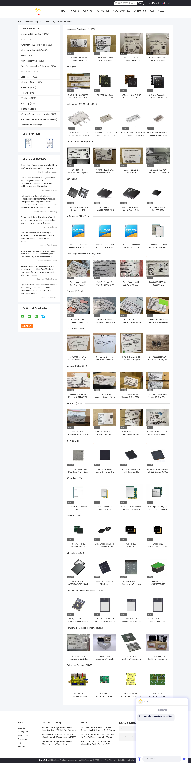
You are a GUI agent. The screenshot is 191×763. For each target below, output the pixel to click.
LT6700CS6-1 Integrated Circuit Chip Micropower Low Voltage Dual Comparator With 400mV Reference (57, 743)
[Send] (184, 759)
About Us (87, 11)
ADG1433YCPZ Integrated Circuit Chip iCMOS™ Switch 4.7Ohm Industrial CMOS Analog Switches (59, 736)
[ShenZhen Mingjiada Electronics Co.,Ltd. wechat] (38, 316)
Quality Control (121, 11)
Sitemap (21, 746)
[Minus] (184, 701)
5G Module (26, 98)
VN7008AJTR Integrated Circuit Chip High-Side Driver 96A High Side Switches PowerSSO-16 (59, 729)
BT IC (23, 39)
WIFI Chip (25, 103)
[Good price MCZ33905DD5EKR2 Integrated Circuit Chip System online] (157, 43)
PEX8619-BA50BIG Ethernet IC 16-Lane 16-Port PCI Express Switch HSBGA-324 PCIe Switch (98, 736)
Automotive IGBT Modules (33, 45)
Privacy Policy (43, 760)
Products (74, 11)
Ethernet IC (26, 71)
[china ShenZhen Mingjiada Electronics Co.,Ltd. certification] (28, 143)
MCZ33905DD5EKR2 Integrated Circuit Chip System (158, 60)
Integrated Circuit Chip (31, 34)
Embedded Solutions (30, 125)
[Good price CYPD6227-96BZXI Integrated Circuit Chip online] (104, 43)
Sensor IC (25, 87)
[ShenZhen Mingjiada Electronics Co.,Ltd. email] (24, 316)
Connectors (26, 77)
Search (140, 3)
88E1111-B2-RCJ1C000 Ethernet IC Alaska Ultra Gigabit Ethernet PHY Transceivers (96, 743)
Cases (161, 11)
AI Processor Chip (29, 61)
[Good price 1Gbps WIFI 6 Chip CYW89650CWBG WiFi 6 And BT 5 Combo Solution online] (78, 530)
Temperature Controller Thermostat (37, 119)
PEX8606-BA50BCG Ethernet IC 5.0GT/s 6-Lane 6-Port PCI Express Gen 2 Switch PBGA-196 (98, 729)
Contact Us (140, 11)
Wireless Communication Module (36, 114)
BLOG (152, 11)
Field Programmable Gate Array (35, 66)
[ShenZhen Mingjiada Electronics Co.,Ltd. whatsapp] (31, 316)
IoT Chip (24, 93)
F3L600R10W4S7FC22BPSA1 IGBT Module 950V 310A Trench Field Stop (133, 135)
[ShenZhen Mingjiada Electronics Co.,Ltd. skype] (44, 316)
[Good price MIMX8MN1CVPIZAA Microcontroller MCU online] (104, 156)
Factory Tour (102, 11)
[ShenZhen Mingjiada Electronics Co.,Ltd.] (37, 11)
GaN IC (24, 55)
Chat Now (153, 3)
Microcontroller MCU (30, 50)
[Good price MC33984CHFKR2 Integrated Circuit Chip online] (131, 43)
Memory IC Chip (28, 82)
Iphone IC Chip (27, 109)
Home (62, 11)
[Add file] (139, 759)
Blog (19, 743)
